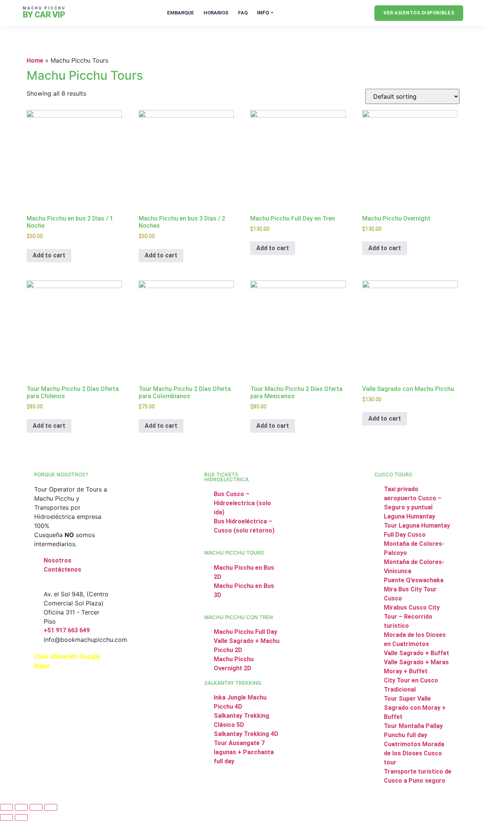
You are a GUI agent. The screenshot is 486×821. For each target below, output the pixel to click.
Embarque (180, 13)
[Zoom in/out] (6, 807)
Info (265, 12)
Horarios (216, 13)
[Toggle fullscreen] (21, 807)
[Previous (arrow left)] (6, 817)
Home (35, 60)
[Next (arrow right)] (21, 817)
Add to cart (49, 255)
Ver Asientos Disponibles (418, 13)
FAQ (243, 13)
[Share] (36, 807)
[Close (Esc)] (50, 807)
